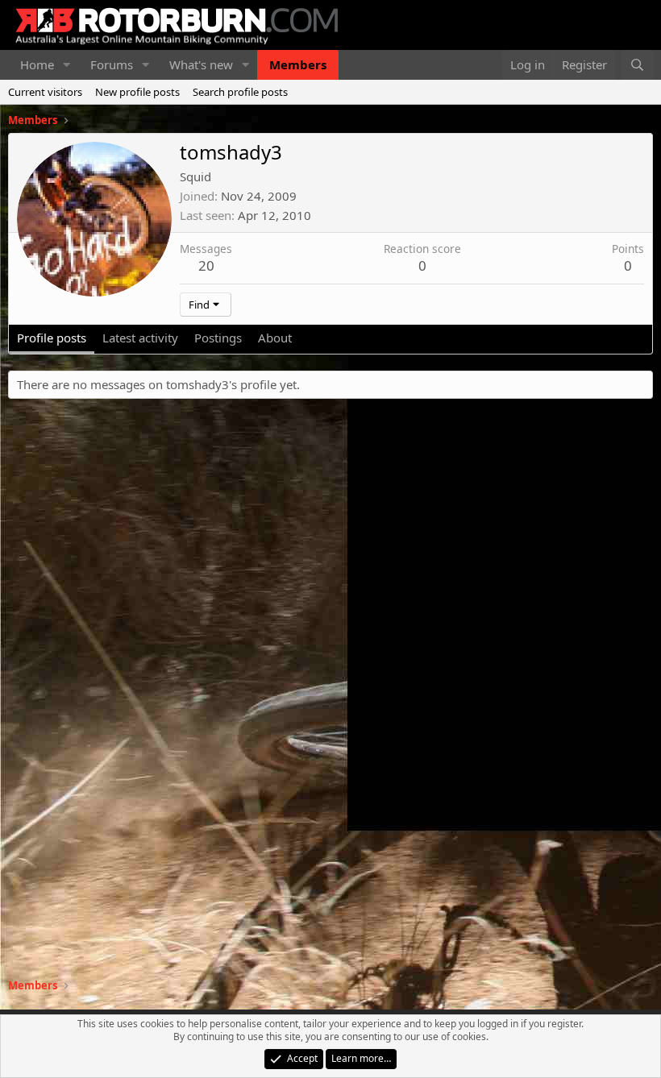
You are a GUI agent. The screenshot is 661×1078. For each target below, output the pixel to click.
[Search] (637, 65)
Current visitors (45, 92)
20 (206, 265)
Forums (111, 64)
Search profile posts (240, 92)
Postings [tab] (218, 338)
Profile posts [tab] (51, 338)
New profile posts (137, 92)
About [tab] (275, 338)
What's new (201, 64)
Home (37, 64)
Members (297, 64)
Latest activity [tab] (140, 338)
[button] (67, 65)
